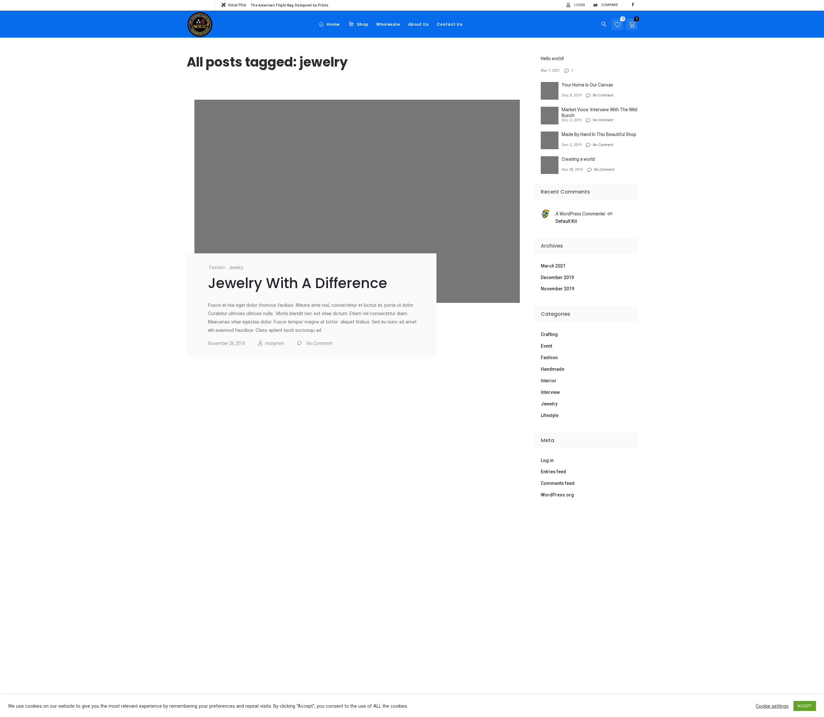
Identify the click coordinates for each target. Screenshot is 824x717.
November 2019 (557, 288)
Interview (550, 392)
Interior (549, 380)
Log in (547, 460)
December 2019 (557, 277)
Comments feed (558, 483)
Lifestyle (549, 415)
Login (579, 5)
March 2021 (553, 265)
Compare (609, 5)
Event (546, 346)
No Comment (319, 343)
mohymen (274, 343)
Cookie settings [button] (772, 706)
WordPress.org (557, 494)
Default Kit (566, 221)
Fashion (217, 267)
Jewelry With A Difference (297, 283)
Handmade (552, 369)
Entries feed (553, 471)
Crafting (549, 334)
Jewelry (236, 267)
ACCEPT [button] (804, 705)
